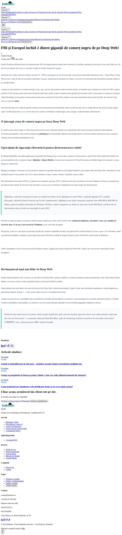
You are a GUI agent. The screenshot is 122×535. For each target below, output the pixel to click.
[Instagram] (4, 520)
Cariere (8, 470)
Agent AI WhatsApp (38, 12)
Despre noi (10, 467)
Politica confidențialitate (15, 481)
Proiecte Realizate (18, 20)
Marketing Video (12, 422)
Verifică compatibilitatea (39, 401)
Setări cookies (12, 486)
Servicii (4, 10)
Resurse (5, 17)
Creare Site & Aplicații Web (56, 12)
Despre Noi (15, 22)
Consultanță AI (74, 12)
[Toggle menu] (3, 25)
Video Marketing (7, 12)
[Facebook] (7, 520)
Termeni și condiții (13, 479)
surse (22, 112)
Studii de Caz (6, 20)
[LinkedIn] (2, 520)
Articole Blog (30, 20)
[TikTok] (9, 520)
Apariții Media (54, 20)
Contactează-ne (25, 22)
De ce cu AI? (6, 22)
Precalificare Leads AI (22, 12)
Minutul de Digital (42, 20)
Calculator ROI (8, 14)
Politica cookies (12, 483)
